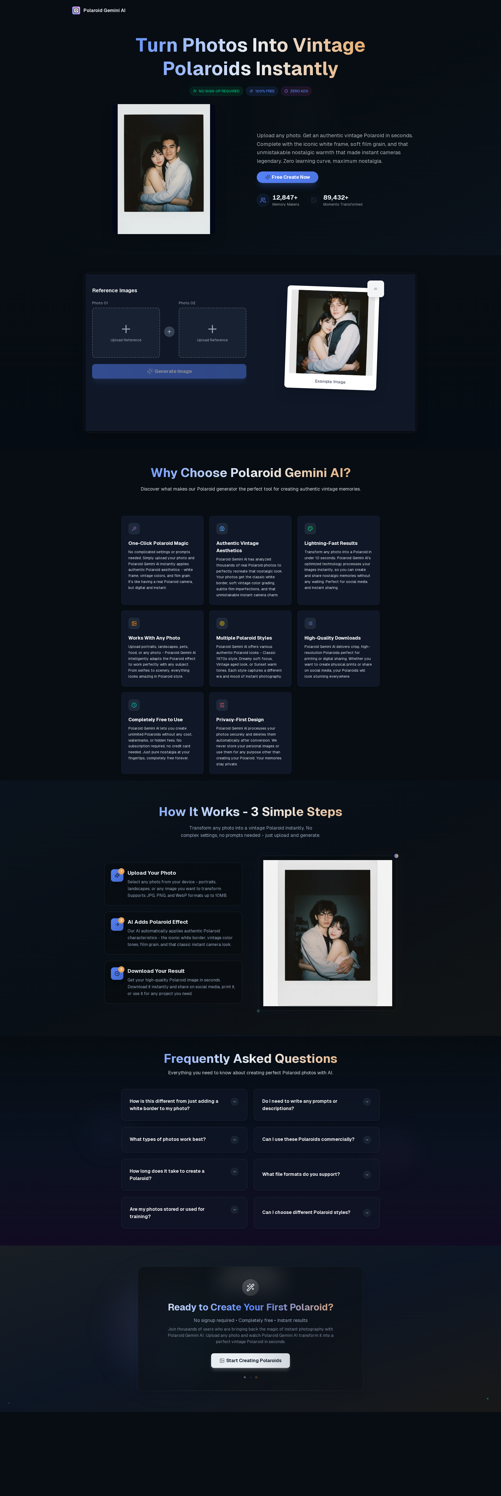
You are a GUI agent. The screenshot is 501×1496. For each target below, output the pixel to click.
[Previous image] (119, 173)
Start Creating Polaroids (254, 1360)
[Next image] (208, 173)
